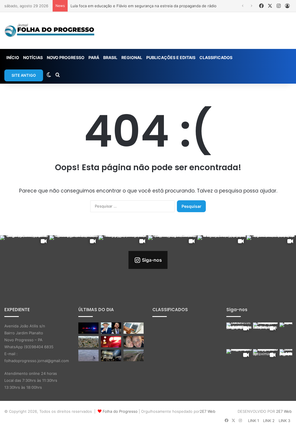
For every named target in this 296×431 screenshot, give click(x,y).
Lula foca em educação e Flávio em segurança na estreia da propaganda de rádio (144, 5)
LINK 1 (253, 420)
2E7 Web (207, 411)
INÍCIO (12, 57)
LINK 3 (284, 420)
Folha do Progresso (120, 411)
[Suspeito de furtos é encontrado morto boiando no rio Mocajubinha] (111, 341)
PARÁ (93, 57)
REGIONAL (131, 57)
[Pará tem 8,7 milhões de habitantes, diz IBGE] (88, 341)
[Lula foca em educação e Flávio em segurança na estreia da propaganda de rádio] (111, 328)
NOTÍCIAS (33, 57)
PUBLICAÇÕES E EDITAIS (170, 57)
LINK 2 (269, 420)
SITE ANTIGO (24, 75)
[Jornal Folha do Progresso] (49, 30)
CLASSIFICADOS (215, 57)
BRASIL (110, 57)
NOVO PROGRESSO (65, 57)
